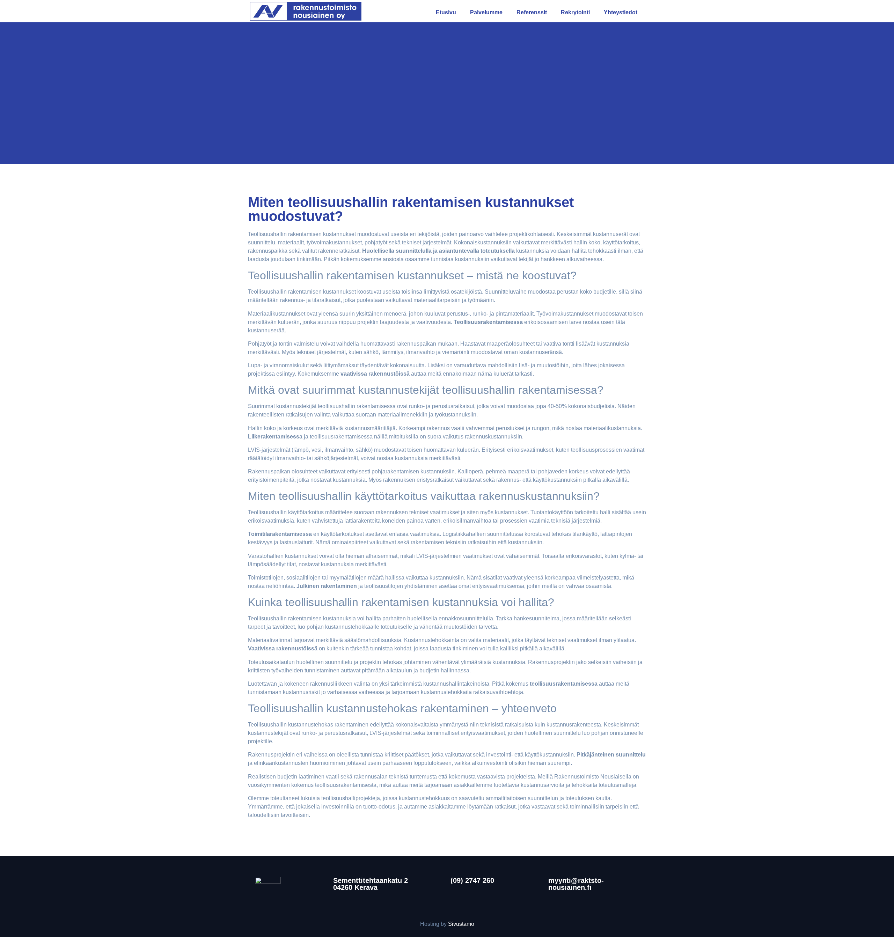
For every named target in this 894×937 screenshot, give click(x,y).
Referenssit (531, 12)
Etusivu (446, 12)
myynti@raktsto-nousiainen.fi (576, 884)
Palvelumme (486, 12)
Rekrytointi (575, 12)
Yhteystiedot (620, 12)
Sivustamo (461, 924)
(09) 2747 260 (472, 880)
